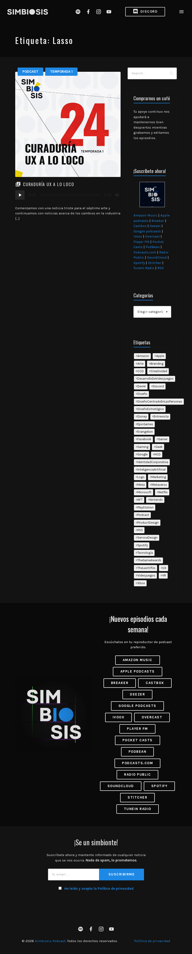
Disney (142, 416)
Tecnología (145, 552)
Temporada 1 (61, 71)
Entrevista (161, 416)
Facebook (144, 439)
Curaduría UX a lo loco (48, 184)
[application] (68, 195)
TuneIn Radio (143, 268)
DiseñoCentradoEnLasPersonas (159, 401)
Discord (148, 11)
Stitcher (154, 263)
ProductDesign (148, 522)
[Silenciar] (117, 195)
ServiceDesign (147, 537)
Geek (158, 447)
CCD (140, 371)
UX (164, 568)
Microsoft (144, 492)
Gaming (142, 447)
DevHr (141, 386)
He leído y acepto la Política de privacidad (98, 888)
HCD (158, 454)
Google (142, 454)
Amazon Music (145, 215)
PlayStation (145, 507)
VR (164, 575)
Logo (140, 477)
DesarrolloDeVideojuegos (155, 378)
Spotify (139, 263)
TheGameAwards (149, 560)
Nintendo (156, 499)
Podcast (30, 71)
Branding (157, 363)
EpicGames (145, 424)
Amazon (143, 356)
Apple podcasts (137, 671)
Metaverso (159, 484)
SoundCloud (157, 257)
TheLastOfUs (146, 568)
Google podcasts (147, 231)
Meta (141, 484)
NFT (140, 499)
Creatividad (159, 371)
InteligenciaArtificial (151, 469)
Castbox (140, 226)
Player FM (141, 242)
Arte (140, 363)
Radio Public (137, 774)
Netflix (163, 492)
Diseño (142, 394)
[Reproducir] (20, 195)
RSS (160, 268)
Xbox (141, 583)
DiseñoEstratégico (150, 409)
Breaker (157, 221)
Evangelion (145, 431)
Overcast (152, 236)
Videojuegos (146, 575)
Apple (160, 356)
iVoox (137, 236)
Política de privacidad (152, 941)
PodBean (153, 247)
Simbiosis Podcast (50, 941)
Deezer (155, 226)
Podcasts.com (144, 252)
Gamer (163, 439)
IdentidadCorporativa (152, 462)
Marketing (158, 477)
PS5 (140, 530)
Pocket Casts (137, 740)
